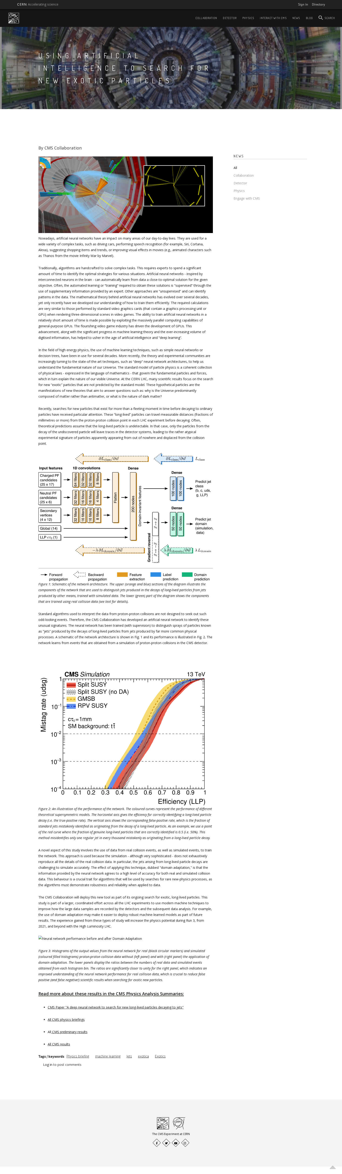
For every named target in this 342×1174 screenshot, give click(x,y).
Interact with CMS (273, 18)
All (235, 167)
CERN (38, 4)
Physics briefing (78, 1056)
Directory (318, 4)
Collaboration (206, 18)
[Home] (14, 18)
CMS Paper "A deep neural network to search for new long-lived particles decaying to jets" (116, 1007)
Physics (248, 18)
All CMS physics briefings (66, 1019)
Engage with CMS (247, 198)
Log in (47, 1064)
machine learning (108, 1056)
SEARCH (330, 18)
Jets (129, 1056)
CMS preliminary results (69, 1032)
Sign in (303, 4)
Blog (309, 18)
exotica (143, 1056)
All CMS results (59, 1044)
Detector (230, 18)
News (296, 18)
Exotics (160, 1056)
